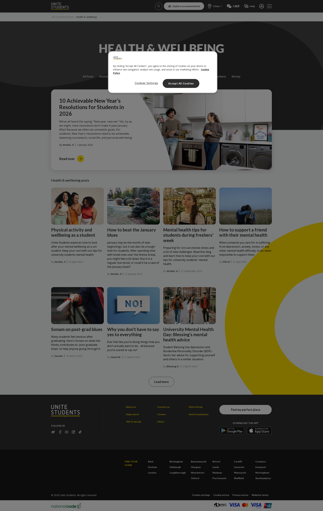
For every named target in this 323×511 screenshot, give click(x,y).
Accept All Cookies (181, 83)
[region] (162, 72)
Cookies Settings (146, 83)
